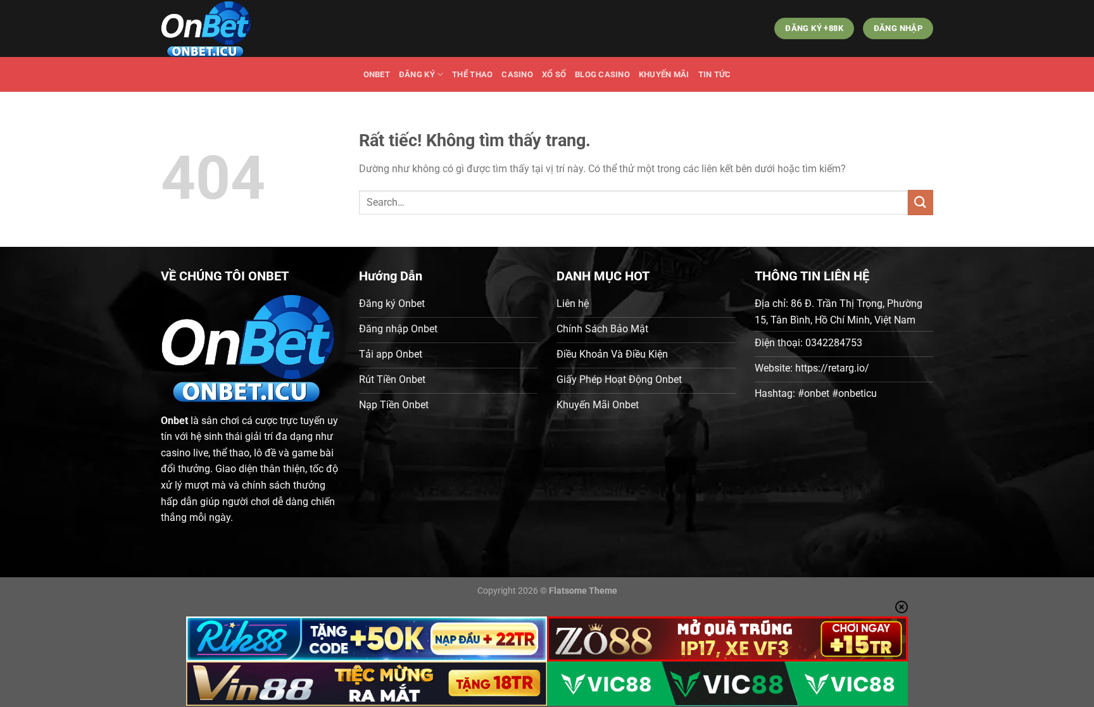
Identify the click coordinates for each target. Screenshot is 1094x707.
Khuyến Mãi (664, 74)
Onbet (376, 74)
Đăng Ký (417, 74)
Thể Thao (472, 74)
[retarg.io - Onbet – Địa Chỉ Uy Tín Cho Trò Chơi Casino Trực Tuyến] (224, 28)
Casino (517, 74)
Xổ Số (554, 74)
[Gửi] (920, 202)
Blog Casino (602, 74)
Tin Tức (714, 74)
